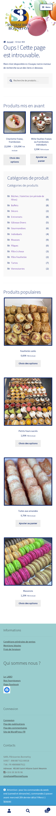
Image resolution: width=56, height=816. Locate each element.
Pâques (14, 245)
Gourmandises (18, 228)
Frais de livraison (11, 649)
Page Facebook (11, 684)
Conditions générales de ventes (19, 641)
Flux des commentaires (15, 727)
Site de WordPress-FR (14, 731)
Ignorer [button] (7, 801)
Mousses (15, 239)
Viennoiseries (18, 268)
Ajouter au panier (41, 158)
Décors (14, 211)
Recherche (28, 811)
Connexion (8, 720)
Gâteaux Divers (18, 222)
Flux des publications (14, 723)
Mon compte (9, 811)
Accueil (10, 42)
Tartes (14, 262)
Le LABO (7, 676)
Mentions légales (12, 645)
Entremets (16, 216)
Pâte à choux (17, 251)
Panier (43, 808)
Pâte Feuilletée (19, 257)
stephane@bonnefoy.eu (15, 776)
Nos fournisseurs (12, 680)
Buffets (14, 205)
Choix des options (15, 159)
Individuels (16, 234)
